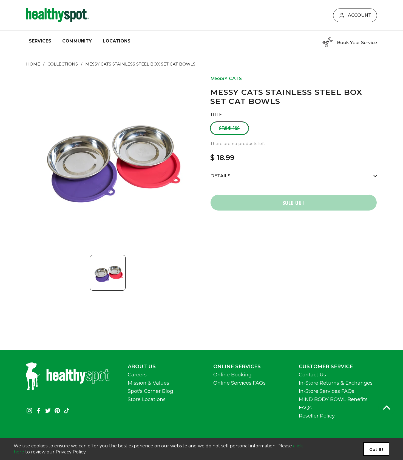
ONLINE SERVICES (237, 367)
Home (33, 64)
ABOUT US (142, 367)
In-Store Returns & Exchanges (336, 383)
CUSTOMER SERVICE (326, 367)
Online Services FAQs (239, 383)
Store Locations (147, 399)
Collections (62, 64)
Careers (137, 375)
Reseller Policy (317, 416)
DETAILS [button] (220, 175)
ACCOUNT (359, 15)
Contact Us (312, 375)
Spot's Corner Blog (150, 391)
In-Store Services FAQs (326, 391)
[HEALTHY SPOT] (57, 15)
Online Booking (232, 375)
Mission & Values (148, 383)
